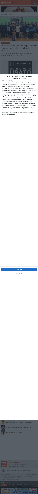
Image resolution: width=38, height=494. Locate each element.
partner (14, 81)
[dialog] (19, 247)
